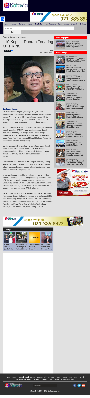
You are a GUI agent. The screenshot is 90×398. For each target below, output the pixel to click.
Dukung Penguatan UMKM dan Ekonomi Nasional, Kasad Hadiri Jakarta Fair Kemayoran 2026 (75, 136)
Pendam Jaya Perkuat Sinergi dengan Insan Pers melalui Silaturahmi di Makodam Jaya (75, 88)
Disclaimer (56, 379)
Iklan (51, 379)
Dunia (75, 377)
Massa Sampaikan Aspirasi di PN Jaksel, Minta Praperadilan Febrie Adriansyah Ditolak (74, 46)
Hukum (13, 24)
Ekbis (70, 377)
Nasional (22, 24)
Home (6, 24)
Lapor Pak (36, 379)
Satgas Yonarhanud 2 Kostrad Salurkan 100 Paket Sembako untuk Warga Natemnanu (74, 117)
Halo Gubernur (50, 24)
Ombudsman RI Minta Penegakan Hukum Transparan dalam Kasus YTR (75, 79)
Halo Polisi (38, 24)
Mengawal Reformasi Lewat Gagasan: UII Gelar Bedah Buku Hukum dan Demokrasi (75, 70)
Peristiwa (29, 379)
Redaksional (44, 379)
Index (72, 379)
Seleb (81, 377)
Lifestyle (74, 24)
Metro (30, 24)
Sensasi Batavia (20, 379)
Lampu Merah (63, 24)
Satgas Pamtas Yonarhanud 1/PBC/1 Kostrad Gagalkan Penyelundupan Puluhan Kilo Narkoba (75, 99)
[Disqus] (28, 283)
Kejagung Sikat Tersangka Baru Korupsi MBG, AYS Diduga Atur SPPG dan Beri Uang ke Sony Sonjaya (75, 108)
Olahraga (83, 24)
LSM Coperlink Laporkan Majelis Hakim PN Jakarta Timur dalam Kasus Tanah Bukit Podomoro (75, 60)
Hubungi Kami (64, 379)
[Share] (2, 19)
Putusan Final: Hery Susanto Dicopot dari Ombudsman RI (74, 144)
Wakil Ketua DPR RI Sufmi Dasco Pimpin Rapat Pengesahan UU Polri (74, 154)
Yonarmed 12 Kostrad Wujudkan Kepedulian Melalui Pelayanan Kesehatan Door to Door (75, 126)
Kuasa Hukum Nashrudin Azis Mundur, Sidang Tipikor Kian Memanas (75, 162)
